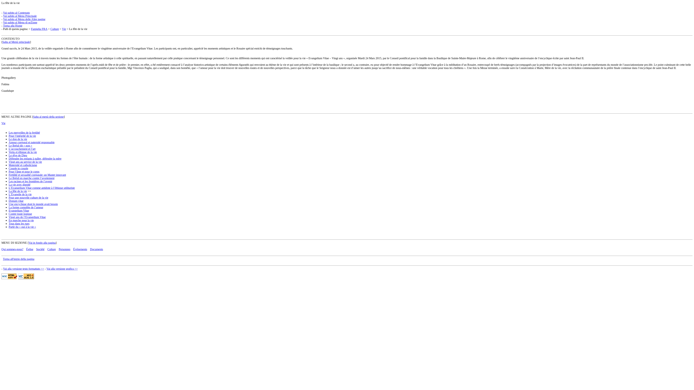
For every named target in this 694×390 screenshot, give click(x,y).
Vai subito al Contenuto (16, 12)
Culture (54, 29)
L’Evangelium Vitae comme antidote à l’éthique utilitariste (42, 187)
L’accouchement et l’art (22, 148)
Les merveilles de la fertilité (24, 132)
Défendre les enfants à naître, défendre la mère (35, 158)
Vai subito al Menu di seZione (20, 22)
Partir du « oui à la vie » (22, 226)
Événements (80, 249)
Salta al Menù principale (16, 42)
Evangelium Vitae (19, 210)
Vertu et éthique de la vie (23, 152)
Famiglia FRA (39, 29)
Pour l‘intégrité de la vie (22, 135)
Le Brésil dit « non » (20, 145)
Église (29, 249)
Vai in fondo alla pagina (42, 242)
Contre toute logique (20, 213)
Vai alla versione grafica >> (62, 268)
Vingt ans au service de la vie (25, 161)
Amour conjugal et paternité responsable (32, 142)
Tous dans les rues (19, 223)
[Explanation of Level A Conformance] (26, 278)
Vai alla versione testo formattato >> (23, 268)
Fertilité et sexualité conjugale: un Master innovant (37, 174)
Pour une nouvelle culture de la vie (28, 197)
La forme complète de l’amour (26, 207)
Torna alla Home (12, 25)
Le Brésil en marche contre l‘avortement (31, 178)
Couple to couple (18, 168)
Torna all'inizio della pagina (18, 259)
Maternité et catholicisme (23, 165)
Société (40, 249)
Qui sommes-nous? (12, 249)
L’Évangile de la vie (20, 194)
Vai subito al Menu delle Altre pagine (24, 19)
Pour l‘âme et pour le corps (24, 171)
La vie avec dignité (19, 184)
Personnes (64, 249)
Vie (64, 29)
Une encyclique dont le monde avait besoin (33, 204)
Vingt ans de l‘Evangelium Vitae (27, 217)
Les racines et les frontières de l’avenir (30, 181)
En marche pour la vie (21, 220)
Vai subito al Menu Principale (20, 16)
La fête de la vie (18, 191)
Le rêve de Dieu (18, 155)
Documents (96, 249)
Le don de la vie (18, 139)
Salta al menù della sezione (48, 116)
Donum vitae (16, 200)
